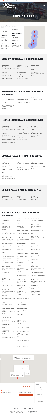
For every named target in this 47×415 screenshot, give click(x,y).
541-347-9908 (4, 48)
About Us (16, 408)
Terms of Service (32, 411)
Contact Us (30, 408)
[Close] (27, 366)
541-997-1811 (15, 31)
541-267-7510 (4, 33)
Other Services (23, 408)
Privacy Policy (26, 411)
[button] (33, 40)
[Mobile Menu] (44, 5)
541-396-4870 (15, 40)
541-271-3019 (4, 40)
